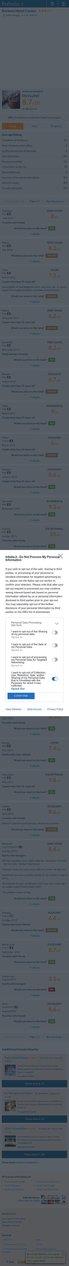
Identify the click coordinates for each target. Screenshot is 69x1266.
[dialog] (34, 633)
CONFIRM (21, 695)
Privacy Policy (55, 709)
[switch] (55, 632)
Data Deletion (14, 709)
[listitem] (34, 623)
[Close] (61, 557)
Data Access (34, 709)
